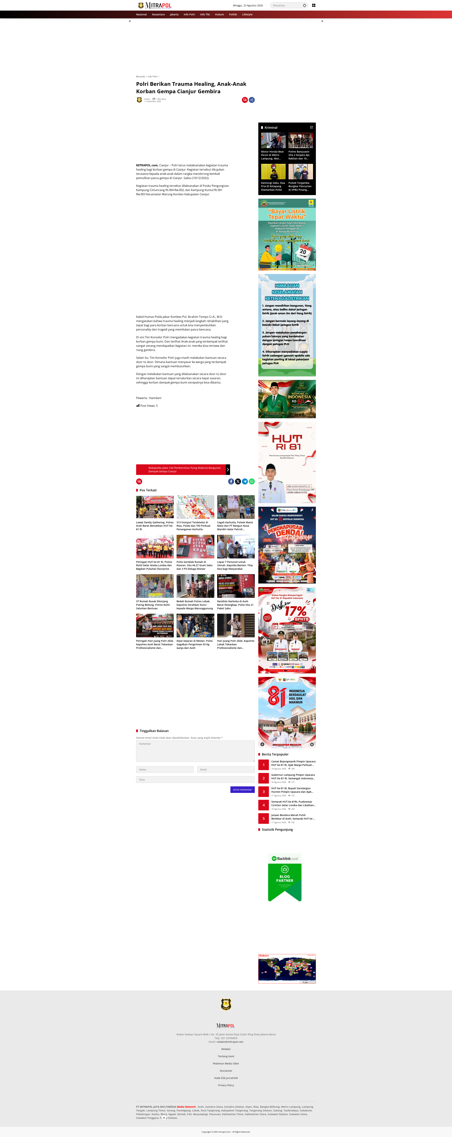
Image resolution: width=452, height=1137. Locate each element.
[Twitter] (238, 481)
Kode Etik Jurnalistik (226, 1078)
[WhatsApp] (252, 481)
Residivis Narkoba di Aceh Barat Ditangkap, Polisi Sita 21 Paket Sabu (235, 605)
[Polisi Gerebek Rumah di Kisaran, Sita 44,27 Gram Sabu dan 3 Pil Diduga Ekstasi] (195, 546)
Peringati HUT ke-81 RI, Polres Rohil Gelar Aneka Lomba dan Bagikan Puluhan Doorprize (154, 565)
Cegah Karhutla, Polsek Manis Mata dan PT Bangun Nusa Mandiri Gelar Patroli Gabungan (235, 526)
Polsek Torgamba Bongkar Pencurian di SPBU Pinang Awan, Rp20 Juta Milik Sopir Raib (300, 186)
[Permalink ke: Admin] (140, 100)
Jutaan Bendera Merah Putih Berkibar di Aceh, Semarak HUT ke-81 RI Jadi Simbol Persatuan (292, 816)
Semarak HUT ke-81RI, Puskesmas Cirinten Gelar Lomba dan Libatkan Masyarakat (292, 803)
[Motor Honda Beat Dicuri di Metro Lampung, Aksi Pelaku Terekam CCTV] (273, 140)
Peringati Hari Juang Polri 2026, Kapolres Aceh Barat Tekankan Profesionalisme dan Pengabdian (155, 644)
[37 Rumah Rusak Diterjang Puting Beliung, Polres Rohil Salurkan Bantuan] (155, 586)
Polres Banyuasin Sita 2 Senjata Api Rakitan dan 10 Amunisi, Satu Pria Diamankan (300, 155)
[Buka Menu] (314, 5)
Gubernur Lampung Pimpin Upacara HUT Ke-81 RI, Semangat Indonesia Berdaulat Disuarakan (293, 776)
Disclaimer (226, 1070)
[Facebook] (231, 481)
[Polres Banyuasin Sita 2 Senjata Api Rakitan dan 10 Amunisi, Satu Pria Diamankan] (301, 140)
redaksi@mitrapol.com (230, 1041)
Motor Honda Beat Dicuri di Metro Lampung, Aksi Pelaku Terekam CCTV (272, 155)
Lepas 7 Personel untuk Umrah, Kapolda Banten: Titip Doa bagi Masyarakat (235, 565)
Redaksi (226, 1049)
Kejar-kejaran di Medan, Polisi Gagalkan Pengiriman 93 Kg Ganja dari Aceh (195, 644)
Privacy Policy (226, 1085)
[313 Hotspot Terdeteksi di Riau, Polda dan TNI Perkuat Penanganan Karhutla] (195, 507)
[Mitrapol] (155, 5)
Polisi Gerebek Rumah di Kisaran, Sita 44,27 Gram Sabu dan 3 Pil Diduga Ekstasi (195, 565)
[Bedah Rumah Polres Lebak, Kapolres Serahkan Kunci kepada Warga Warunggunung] (195, 586)
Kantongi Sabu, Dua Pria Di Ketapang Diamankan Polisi (273, 186)
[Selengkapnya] (311, 127)
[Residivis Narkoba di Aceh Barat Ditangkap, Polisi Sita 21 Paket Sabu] (236, 586)
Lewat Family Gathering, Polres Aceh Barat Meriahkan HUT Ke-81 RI (155, 526)
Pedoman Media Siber (226, 1063)
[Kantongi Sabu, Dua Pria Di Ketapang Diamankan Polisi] (273, 171)
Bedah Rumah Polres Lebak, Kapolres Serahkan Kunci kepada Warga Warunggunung (195, 605)
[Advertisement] (118, 71)
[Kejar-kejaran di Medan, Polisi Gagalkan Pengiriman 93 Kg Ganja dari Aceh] (195, 625)
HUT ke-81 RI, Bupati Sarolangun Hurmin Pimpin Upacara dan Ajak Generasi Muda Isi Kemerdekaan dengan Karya (291, 790)
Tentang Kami (226, 1056)
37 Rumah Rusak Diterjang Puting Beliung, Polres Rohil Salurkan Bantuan (153, 605)
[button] (304, 5)
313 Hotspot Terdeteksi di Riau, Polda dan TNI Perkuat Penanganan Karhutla (193, 526)
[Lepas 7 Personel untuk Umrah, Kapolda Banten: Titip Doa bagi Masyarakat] (236, 546)
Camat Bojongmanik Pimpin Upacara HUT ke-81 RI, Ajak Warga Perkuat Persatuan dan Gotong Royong (293, 763)
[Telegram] (245, 481)
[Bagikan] (252, 100)
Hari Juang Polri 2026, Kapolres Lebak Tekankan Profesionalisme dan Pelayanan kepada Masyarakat (235, 644)
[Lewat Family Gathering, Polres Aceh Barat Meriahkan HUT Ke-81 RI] (155, 507)
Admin (147, 99)
